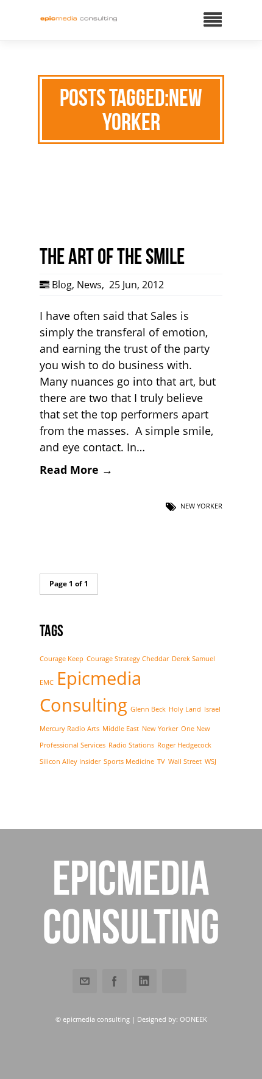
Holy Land (185, 709)
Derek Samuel (193, 658)
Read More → (76, 469)
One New (195, 728)
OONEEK (193, 1019)
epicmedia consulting (131, 902)
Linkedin (144, 981)
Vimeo (174, 981)
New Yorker (201, 505)
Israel (212, 709)
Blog (62, 284)
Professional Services (72, 745)
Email (85, 981)
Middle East (120, 728)
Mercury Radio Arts (69, 728)
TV (161, 761)
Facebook (114, 981)
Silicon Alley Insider (70, 761)
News (89, 284)
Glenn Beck (148, 709)
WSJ (210, 761)
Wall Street (185, 761)
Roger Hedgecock (184, 745)
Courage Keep (61, 658)
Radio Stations (131, 745)
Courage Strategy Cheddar (128, 658)
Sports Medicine (129, 761)
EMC (47, 682)
